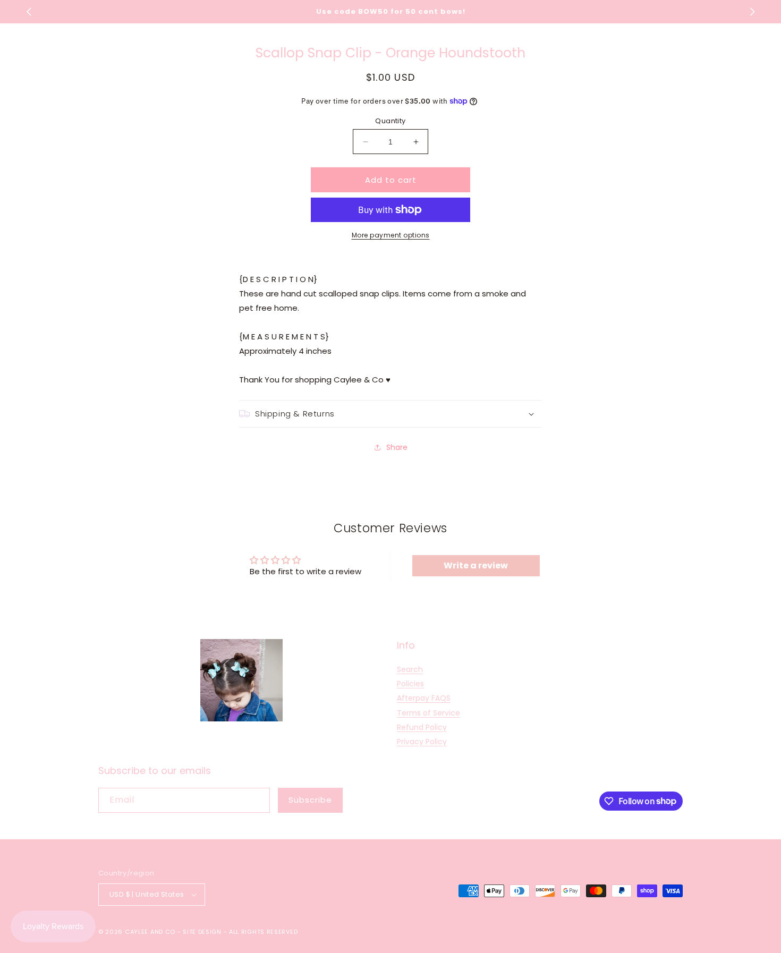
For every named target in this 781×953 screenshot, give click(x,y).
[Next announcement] (752, 11)
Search (410, 669)
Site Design (202, 932)
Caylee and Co (150, 932)
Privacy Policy (422, 741)
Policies (410, 683)
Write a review (476, 565)
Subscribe (310, 799)
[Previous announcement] (28, 11)
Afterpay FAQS (424, 698)
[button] (390, 414)
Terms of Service (428, 713)
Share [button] (397, 447)
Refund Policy (422, 727)
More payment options (391, 235)
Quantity (390, 121)
